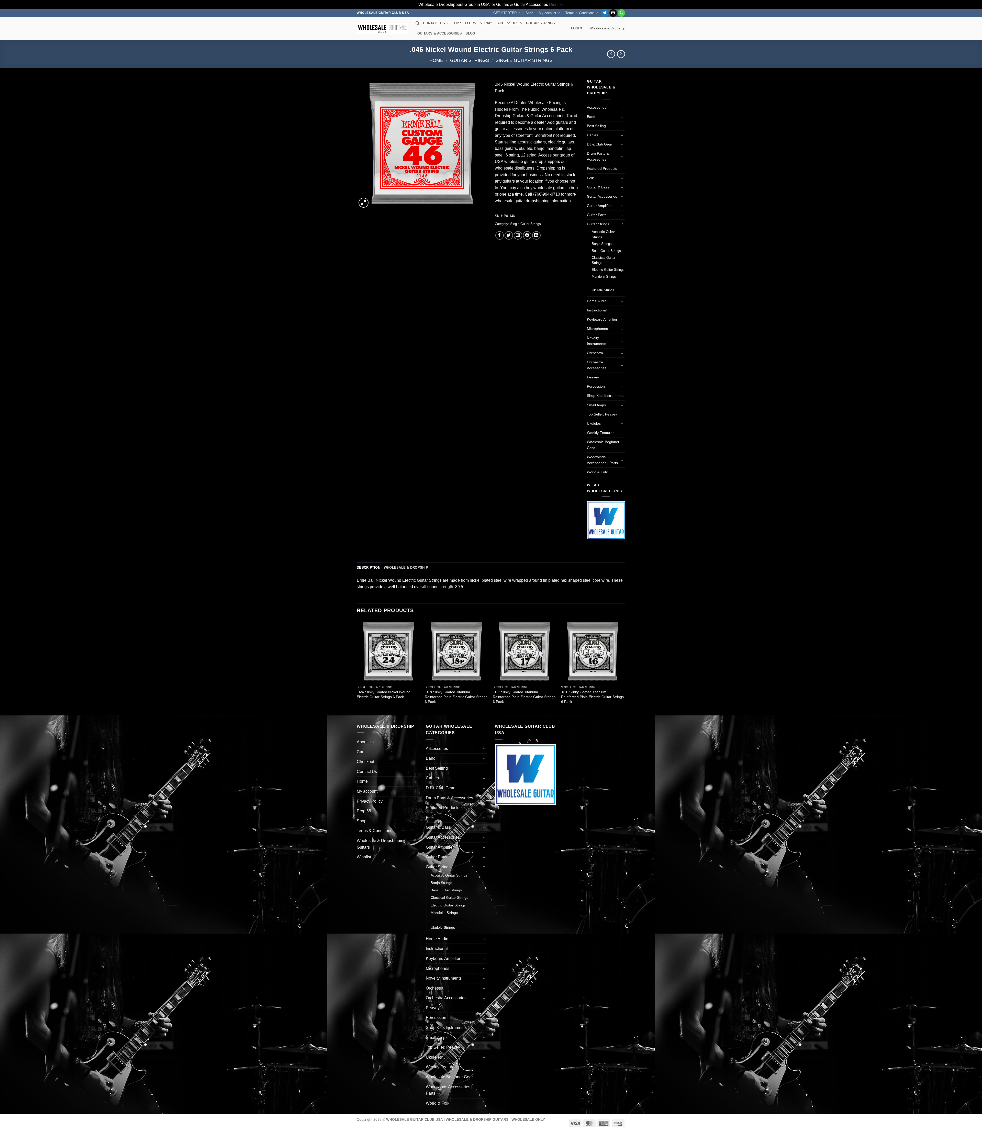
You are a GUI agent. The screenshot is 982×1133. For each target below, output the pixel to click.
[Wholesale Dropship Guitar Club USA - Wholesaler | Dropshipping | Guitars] (382, 28)
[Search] (417, 23)
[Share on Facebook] (499, 235)
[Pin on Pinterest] (527, 235)
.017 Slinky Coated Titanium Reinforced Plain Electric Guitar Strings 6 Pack (524, 696)
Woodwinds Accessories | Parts (602, 460)
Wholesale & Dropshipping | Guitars (382, 843)
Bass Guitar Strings (606, 251)
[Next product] (611, 54)
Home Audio (597, 301)
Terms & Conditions (580, 13)
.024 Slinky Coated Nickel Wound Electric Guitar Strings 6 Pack (383, 694)
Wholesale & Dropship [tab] (406, 567)
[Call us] (621, 13)
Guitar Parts (596, 215)
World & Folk (597, 472)
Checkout (365, 761)
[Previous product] (621, 54)
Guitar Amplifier (599, 206)
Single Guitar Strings (524, 60)
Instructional (597, 310)
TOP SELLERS (464, 23)
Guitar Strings (469, 60)
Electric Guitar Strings (608, 270)
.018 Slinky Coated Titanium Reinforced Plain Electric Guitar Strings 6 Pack (456, 696)
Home (436, 60)
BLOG (470, 33)
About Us (365, 742)
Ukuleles (594, 423)
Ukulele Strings (603, 290)
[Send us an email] (613, 13)
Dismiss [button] (556, 4)
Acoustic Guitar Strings (603, 234)
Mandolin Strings (604, 276)
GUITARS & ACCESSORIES (439, 33)
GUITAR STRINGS (540, 23)
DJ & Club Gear (599, 144)
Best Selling (596, 126)
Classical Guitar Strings (603, 260)
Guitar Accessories (602, 196)
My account (547, 13)
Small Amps (596, 405)
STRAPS (487, 23)
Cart (360, 752)
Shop (529, 13)
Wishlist (364, 857)
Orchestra (595, 353)
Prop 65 (364, 811)
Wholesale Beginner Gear (603, 445)
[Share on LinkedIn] (536, 235)
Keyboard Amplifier (602, 319)
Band (591, 117)
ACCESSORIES (509, 23)
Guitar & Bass (598, 187)
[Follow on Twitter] (605, 13)
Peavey (593, 377)
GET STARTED (505, 13)
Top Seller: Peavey (602, 414)
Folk (590, 178)
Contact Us (367, 771)
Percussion (596, 386)
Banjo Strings (602, 244)
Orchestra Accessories (596, 365)
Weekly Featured (601, 433)
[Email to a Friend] (518, 235)
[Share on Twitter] (509, 235)
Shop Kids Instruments (605, 396)
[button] (576, 28)
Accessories (596, 107)
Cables (592, 135)
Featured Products (602, 168)
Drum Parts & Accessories (598, 156)
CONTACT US (434, 23)
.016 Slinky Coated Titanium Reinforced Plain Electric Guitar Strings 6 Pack (592, 696)
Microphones (597, 329)
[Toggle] (622, 107)
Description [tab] (368, 567)
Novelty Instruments (596, 341)
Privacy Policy (370, 801)
